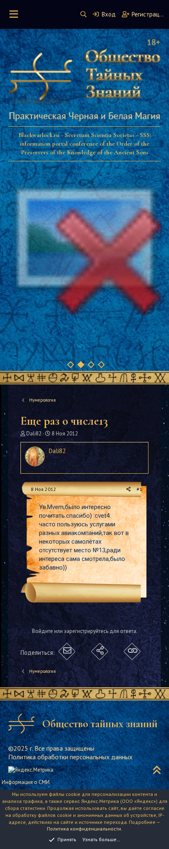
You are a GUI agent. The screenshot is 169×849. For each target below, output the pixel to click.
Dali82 (33, 433)
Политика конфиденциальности (84, 829)
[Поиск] (83, 14)
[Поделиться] (128, 489)
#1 (139, 489)
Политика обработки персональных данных (70, 757)
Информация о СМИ (26, 782)
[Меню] (13, 14)
